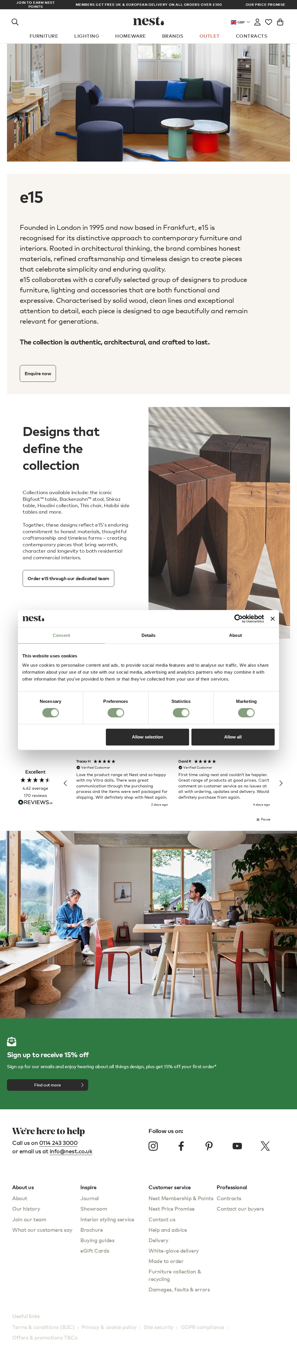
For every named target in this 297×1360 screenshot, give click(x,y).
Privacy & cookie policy (109, 1327)
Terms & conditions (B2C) (43, 1327)
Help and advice (167, 1229)
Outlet (210, 36)
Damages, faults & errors (179, 1289)
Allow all (233, 736)
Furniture (44, 36)
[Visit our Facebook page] (181, 1146)
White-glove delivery (173, 1250)
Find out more (47, 1084)
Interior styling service (107, 1219)
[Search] (15, 20)
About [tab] (235, 635)
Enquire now (38, 373)
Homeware (130, 36)
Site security (159, 1327)
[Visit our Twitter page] (265, 1146)
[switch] (116, 712)
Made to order (165, 1261)
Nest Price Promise (171, 1208)
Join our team (29, 1219)
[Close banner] (273, 619)
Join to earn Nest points (35, 5)
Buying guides (97, 1240)
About (19, 1198)
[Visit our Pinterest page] (209, 1146)
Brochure (91, 1229)
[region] (173, 783)
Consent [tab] (61, 635)
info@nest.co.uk (71, 1151)
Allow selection (147, 736)
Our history (26, 1208)
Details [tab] (149, 635)
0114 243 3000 (58, 1142)
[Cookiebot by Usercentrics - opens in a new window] (238, 618)
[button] (66, 783)
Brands (173, 36)
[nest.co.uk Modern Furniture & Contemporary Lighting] (148, 20)
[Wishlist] (268, 20)
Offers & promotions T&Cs (44, 1337)
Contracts (251, 36)
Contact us (161, 1219)
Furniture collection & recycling (174, 1275)
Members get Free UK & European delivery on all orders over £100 (149, 4)
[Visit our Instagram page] (153, 1146)
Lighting (86, 36)
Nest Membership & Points (180, 1198)
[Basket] (280, 20)
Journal (89, 1198)
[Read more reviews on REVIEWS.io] (35, 803)
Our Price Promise (265, 5)
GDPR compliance (202, 1327)
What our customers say (42, 1229)
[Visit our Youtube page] (237, 1146)
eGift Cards (94, 1250)
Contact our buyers (240, 1208)
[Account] (257, 20)
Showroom (93, 1208)
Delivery (158, 1240)
